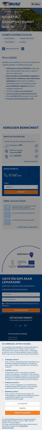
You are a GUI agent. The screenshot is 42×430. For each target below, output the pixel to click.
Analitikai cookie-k (11, 370)
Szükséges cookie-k (12, 360)
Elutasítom (22, 404)
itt (21, 354)
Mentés (22, 408)
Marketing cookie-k (11, 392)
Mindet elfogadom (23, 413)
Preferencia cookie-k (12, 383)
